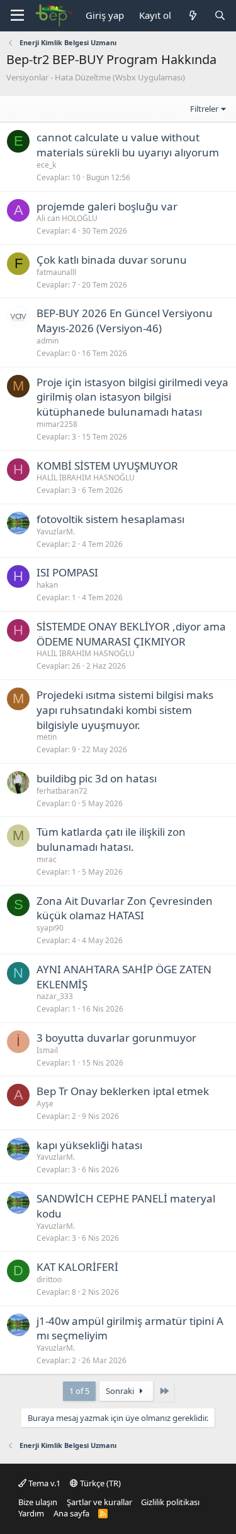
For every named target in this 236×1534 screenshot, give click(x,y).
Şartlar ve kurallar (99, 1502)
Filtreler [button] (204, 108)
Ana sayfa (71, 1513)
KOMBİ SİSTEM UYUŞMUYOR (107, 465)
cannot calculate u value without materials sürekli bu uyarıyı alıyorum (128, 144)
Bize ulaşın (37, 1502)
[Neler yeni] (192, 15)
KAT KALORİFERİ (77, 1267)
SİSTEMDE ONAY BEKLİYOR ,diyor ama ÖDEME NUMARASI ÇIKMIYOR (131, 634)
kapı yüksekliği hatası (89, 1145)
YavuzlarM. (56, 531)
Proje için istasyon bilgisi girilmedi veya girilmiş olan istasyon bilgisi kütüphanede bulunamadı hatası (132, 397)
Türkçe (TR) (99, 1483)
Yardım (31, 1513)
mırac (47, 859)
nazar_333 (55, 996)
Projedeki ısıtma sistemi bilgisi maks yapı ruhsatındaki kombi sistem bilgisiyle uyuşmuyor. (125, 710)
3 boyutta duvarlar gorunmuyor (116, 1037)
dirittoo (49, 1279)
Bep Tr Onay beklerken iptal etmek (123, 1091)
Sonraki (121, 1390)
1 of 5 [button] (79, 1390)
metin (47, 737)
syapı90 (50, 927)
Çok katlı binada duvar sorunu (112, 259)
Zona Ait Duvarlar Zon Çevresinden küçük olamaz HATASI (125, 908)
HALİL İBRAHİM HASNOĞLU (86, 477)
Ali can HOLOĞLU (67, 218)
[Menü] (17, 15)
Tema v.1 (43, 1483)
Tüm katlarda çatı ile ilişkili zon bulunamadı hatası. (111, 839)
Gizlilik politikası (170, 1502)
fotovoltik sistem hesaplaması (110, 519)
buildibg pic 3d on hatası (97, 778)
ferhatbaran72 (62, 791)
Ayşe (45, 1103)
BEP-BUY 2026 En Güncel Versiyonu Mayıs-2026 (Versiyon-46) (125, 320)
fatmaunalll (56, 272)
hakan (47, 585)
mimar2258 (57, 424)
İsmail (47, 1050)
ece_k (46, 164)
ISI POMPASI (67, 572)
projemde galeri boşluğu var (107, 206)
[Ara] (219, 15)
